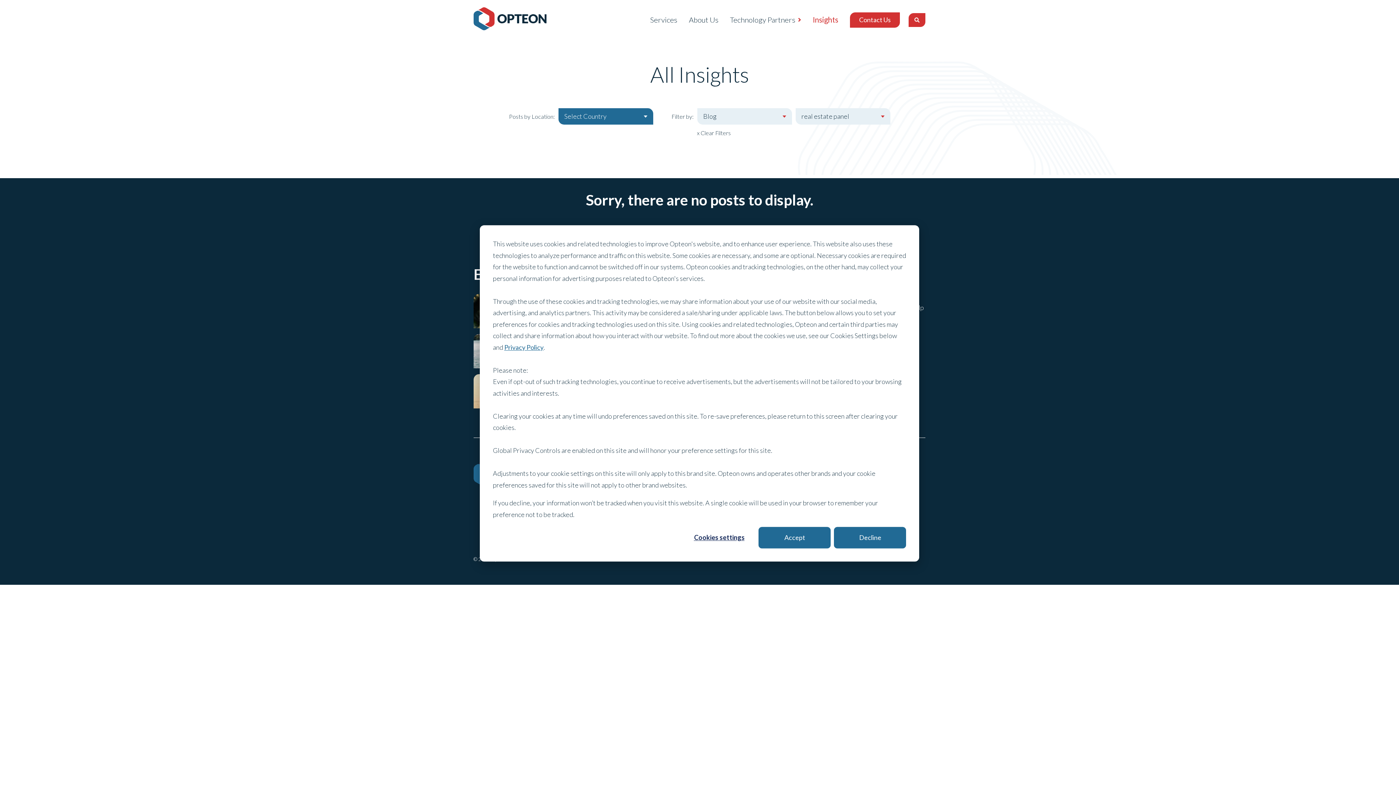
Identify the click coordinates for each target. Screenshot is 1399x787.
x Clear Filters (714, 132)
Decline (870, 537)
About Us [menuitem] (703, 19)
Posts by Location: (532, 116)
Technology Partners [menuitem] (762, 19)
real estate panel (825, 116)
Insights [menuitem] (825, 19)
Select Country (585, 116)
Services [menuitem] (663, 19)
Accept (794, 537)
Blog (710, 116)
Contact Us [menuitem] (875, 20)
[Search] (917, 20)
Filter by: (682, 116)
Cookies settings (719, 537)
